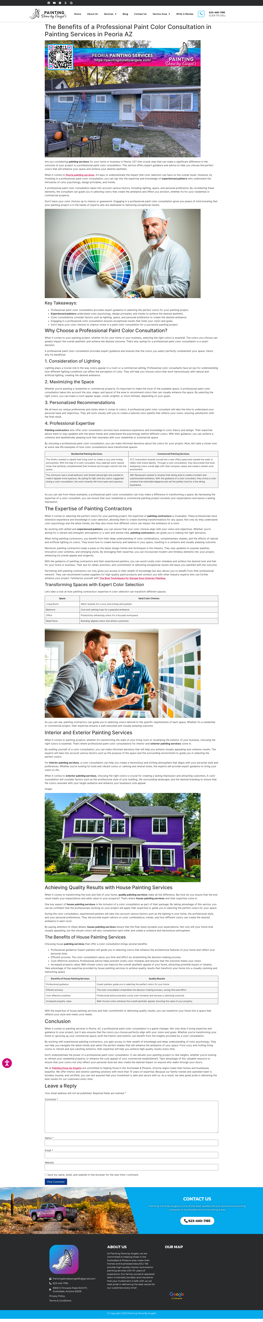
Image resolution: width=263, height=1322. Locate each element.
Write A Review (184, 14)
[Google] (71, 2)
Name (49, 1138)
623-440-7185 (217, 12)
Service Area (160, 14)
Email (49, 1150)
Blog (125, 14)
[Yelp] (65, 2)
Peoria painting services (80, 174)
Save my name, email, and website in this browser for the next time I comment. (93, 1175)
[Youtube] (54, 2)
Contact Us (140, 14)
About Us (92, 14)
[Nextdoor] (60, 2)
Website (49, 1162)
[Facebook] (48, 2)
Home (77, 14)
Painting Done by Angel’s (67, 1068)
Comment (51, 1099)
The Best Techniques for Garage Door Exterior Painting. (132, 578)
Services (108, 14)
